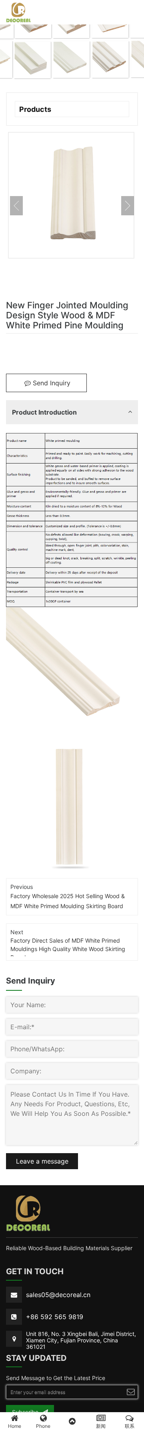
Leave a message (42, 1161)
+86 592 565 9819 (54, 1317)
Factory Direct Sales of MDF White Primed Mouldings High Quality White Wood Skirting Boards (67, 946)
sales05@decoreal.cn (58, 1295)
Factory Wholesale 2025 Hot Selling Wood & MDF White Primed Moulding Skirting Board (67, 901)
